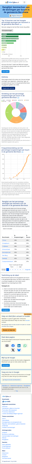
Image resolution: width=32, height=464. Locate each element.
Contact (4, 455)
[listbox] (7, 30)
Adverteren (5, 453)
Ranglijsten (6, 310)
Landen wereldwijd (7, 413)
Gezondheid (5, 420)
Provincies (5, 412)
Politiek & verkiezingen (8, 427)
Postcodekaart (6, 448)
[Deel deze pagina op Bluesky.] (19, 350)
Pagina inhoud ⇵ (16, 15)
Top (17, 391)
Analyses (4, 432)
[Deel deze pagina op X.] (13, 350)
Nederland (12, 412)
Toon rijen (16, 267)
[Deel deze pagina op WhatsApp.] (25, 345)
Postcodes (5, 410)
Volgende (27, 269)
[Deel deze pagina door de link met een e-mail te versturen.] (7, 345)
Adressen (4, 406)
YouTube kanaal (6, 458)
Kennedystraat (6, 252)
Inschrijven (6, 365)
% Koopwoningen (18, 236)
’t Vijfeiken (5, 246)
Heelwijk (4, 258)
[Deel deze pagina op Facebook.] (13, 345)
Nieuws (4, 438)
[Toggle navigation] (24, 2)
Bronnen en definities (8, 434)
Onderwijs (5, 425)
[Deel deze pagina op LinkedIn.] (19, 345)
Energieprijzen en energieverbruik (11, 422)
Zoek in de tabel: (7, 229)
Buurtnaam (5, 237)
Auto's (4, 418)
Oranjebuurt (5, 243)
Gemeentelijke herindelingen (10, 436)
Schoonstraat (6, 249)
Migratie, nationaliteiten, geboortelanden (13, 424)
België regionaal (17, 413)
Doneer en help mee (9, 330)
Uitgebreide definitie (8, 88)
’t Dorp (4, 240)
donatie (27, 320)
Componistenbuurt (7, 261)
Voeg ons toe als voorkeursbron (12, 379)
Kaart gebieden (6, 444)
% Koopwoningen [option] (7, 30)
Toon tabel (5, 71)
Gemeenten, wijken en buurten (11, 408)
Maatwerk (5, 456)
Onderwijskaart (6, 446)
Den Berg (5, 255)
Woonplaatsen (13, 410)
